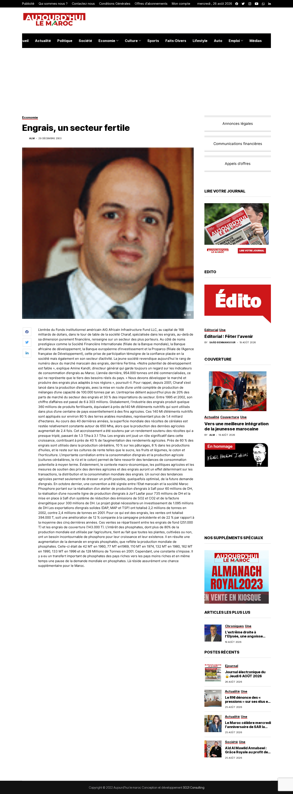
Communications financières (237, 144)
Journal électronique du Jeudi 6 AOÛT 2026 (245, 674)
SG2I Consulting (193, 787)
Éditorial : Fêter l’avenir (228, 336)
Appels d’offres (238, 163)
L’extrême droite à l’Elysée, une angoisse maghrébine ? (244, 636)
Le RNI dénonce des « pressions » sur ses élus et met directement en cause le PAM (247, 703)
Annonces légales (237, 123)
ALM (32, 138)
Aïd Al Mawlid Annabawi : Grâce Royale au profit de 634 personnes (246, 752)
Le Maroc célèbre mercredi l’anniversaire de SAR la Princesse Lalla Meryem (248, 727)
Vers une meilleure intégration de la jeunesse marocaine (236, 426)
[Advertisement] (116, 583)
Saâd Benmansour (222, 342)
